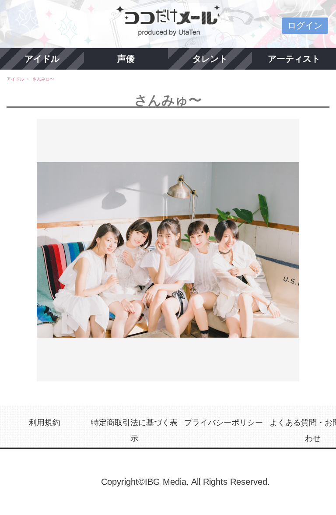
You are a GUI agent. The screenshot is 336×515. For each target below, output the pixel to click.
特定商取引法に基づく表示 (134, 430)
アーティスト (294, 58)
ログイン (304, 25)
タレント (210, 58)
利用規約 (44, 422)
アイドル (42, 58)
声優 (126, 58)
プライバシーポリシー (223, 422)
